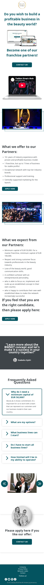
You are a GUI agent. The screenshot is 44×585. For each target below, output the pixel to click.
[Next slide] (39, 484)
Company (23, 567)
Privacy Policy (22, 569)
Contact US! (22, 65)
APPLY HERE (10, 189)
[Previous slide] (4, 484)
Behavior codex (23, 571)
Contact (22, 573)
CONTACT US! (22, 542)
